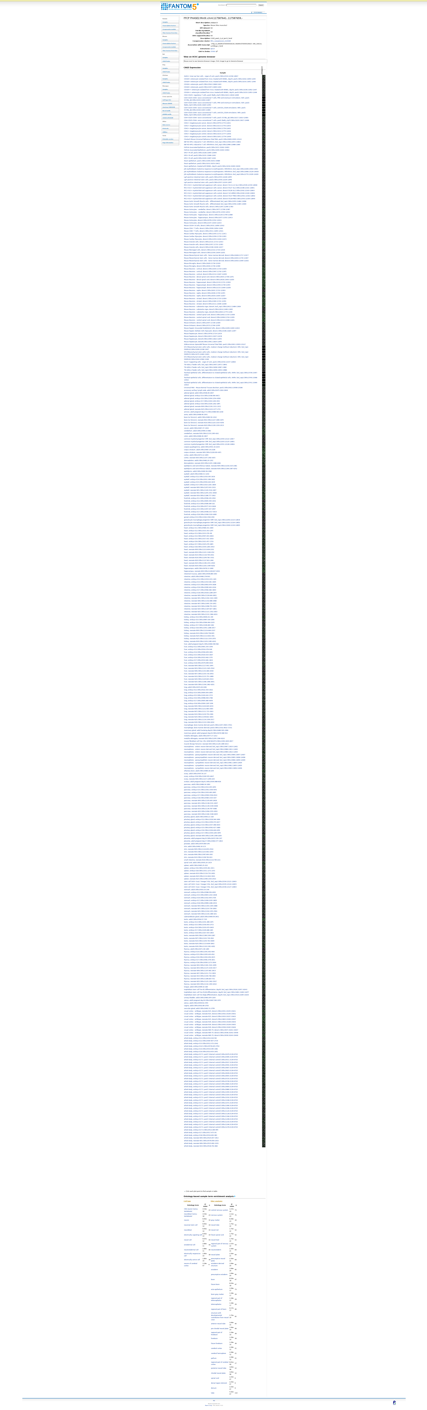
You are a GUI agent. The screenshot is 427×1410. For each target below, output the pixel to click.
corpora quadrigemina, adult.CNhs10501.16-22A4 (202, 447)
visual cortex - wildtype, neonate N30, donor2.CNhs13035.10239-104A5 (210, 1024)
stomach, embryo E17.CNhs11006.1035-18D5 (200, 900)
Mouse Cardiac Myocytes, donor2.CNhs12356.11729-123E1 (205, 236)
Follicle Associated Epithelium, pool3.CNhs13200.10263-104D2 (206, 150)
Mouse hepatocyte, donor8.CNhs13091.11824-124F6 (203, 341)
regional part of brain (218, 1309)
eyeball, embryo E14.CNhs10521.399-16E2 (199, 479)
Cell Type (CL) (167, 100)
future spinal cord (217, 1235)
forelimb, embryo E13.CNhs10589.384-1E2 (199, 503)
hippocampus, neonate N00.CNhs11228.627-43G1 (202, 571)
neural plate (215, 1254)
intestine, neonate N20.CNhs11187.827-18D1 (200, 609)
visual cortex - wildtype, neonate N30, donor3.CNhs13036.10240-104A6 (210, 1027)
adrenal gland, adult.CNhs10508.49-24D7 (199, 393)
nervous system (217, 1215)
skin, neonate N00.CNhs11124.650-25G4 (198, 849)
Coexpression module (169, 29)
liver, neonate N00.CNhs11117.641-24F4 (198, 665)
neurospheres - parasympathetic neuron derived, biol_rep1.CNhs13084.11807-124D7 (214, 755)
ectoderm (214, 1269)
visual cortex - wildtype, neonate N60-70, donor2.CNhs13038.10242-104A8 (211, 1032)
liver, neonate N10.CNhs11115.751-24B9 (198, 676)
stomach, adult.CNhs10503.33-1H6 (196, 889)
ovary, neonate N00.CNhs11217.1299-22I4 (199, 779)
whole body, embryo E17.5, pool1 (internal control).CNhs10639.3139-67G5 (211, 1073)
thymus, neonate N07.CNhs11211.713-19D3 (200, 973)
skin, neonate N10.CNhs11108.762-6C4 (198, 857)
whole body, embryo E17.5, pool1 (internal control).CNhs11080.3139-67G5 (211, 1105)
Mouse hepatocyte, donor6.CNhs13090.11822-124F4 (203, 339)
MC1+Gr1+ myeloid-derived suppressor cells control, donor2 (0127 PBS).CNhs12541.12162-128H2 (219, 196)
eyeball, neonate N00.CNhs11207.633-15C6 (200, 487)
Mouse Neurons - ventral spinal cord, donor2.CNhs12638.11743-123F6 (209, 317)
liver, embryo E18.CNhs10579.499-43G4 (198, 663)
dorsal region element (219, 1383)
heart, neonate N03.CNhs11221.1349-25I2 (199, 552)
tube (212, 1393)
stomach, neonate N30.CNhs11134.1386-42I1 (200, 914)
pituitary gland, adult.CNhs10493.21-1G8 (199, 817)
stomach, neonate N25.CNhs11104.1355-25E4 (200, 911)
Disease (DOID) (167, 103)
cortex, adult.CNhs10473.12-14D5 (196, 455)
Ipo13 (213, 48)
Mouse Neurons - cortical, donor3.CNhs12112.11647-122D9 (205, 274)
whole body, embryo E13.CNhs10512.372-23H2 (201, 1043)
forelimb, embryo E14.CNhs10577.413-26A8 (200, 506)
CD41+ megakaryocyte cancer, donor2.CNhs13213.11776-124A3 (207, 126)
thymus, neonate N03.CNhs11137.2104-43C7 (200, 968)
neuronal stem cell (190, 1225)
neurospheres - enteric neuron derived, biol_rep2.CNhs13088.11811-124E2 (211, 749)
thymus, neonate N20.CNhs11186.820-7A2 (199, 979)
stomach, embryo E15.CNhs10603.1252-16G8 (200, 895)
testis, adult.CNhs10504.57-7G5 (195, 919)
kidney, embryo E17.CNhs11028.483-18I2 (199, 625)
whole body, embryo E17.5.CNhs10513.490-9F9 (201, 1130)
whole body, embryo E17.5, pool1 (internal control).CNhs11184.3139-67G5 (211, 1116)
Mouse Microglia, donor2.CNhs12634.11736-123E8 (202, 266)
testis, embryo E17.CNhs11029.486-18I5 (198, 930)
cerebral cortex (216, 1348)
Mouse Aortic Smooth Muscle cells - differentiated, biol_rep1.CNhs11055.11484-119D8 (215, 201)
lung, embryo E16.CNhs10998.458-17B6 (198, 698)
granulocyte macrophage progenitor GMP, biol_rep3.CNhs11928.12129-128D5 (212, 525)
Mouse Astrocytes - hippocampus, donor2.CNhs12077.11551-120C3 (208, 217)
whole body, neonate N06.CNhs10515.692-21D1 (201, 1143)
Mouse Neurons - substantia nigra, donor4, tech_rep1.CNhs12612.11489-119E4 (212, 306)
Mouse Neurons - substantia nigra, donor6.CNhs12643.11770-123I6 (208, 312)
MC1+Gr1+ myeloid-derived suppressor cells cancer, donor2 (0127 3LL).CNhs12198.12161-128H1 (219, 188)
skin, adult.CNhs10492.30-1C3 (195, 846)
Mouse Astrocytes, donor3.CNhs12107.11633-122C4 (202, 223)
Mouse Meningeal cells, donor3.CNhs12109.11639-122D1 (204, 252)
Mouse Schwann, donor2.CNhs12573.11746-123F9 (202, 325)
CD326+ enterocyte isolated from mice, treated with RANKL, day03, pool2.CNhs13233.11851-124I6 (220, 81)
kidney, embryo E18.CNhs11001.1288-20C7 (199, 628)
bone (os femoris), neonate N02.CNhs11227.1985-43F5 (204, 420)
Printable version (168, 139)
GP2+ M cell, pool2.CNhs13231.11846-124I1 (200, 155)
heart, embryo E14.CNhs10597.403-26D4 (199, 536)
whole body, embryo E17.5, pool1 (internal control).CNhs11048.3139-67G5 (211, 1100)
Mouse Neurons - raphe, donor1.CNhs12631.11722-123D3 (204, 290)
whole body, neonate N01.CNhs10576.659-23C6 (201, 1140)
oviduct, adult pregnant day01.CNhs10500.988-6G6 (202, 781)
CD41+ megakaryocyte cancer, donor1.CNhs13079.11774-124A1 (207, 123)
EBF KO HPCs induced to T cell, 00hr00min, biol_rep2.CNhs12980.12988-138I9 (212, 144)
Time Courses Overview (170, 32)
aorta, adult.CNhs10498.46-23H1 (196, 414)
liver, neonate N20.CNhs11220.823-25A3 (198, 679)
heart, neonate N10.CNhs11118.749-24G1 (199, 555)
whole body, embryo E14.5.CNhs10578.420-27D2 (201, 1046)
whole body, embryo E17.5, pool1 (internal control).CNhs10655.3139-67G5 (211, 1076)
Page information (168, 142)
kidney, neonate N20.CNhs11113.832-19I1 (199, 636)
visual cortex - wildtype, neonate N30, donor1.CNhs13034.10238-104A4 (210, 1022)
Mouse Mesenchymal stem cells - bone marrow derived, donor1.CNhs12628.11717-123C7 (216, 255)
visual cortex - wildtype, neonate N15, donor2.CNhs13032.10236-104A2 (210, 1014)
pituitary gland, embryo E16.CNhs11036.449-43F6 (202, 830)
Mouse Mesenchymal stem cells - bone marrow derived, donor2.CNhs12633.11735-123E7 (216, 258)
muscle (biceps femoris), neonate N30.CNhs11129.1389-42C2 (206, 744)
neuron (186, 1220)
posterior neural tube (218, 1368)
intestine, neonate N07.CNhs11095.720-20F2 (200, 603)
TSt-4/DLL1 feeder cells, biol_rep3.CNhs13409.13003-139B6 (205, 370)
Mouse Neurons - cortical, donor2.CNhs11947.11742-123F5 (205, 271)
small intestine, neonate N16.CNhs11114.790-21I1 (202, 860)
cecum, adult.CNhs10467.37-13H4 (196, 428)
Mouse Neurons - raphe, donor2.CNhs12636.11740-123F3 (204, 293)
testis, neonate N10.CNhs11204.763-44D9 (199, 941)
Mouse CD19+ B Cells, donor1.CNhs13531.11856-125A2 (204, 225)
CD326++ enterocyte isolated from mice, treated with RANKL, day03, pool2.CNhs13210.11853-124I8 (220, 92)
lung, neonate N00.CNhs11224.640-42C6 (198, 706)
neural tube (215, 1225)
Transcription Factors (169, 25)
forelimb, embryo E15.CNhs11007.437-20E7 (200, 509)
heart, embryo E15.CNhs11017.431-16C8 (198, 538)
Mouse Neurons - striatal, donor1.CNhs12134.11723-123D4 (205, 298)
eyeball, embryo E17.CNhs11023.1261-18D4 (200, 485)
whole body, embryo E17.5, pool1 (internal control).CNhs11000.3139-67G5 (211, 1092)
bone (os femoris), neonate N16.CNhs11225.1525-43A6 (204, 422)
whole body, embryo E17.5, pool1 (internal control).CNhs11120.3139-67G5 (211, 1111)
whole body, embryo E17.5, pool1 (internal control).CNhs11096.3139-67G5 (211, 1108)
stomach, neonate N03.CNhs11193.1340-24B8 (200, 906)
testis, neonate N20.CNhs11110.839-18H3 (199, 943)
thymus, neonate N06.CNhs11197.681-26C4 (200, 970)
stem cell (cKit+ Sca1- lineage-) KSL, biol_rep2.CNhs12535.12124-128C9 (210, 884)
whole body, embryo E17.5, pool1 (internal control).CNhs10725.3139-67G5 (211, 1078)
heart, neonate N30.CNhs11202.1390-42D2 (199, 566)
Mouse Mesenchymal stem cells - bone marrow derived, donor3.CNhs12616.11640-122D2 (216, 261)
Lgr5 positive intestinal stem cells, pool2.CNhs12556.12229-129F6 (208, 180)
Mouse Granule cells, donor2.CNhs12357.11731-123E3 (203, 244)
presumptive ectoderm (219, 1274)
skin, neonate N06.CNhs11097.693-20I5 (198, 854)
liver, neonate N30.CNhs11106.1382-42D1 (199, 684)
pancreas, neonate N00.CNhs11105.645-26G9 (200, 800)
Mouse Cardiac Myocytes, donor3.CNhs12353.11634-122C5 (205, 239)
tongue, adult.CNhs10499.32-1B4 (196, 987)
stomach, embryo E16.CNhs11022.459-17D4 (200, 898)
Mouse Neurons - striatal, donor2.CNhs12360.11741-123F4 (205, 301)
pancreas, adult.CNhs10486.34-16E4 (197, 784)
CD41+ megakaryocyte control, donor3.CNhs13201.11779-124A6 (207, 136)
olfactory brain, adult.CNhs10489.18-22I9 (199, 771)
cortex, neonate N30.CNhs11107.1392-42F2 (199, 458)
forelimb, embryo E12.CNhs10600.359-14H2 (200, 501)
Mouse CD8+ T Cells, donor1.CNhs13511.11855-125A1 (203, 231)
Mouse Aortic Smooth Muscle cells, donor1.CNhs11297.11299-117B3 (208, 206)
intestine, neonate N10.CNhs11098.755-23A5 (200, 606)
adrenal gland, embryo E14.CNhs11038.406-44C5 (202, 395)
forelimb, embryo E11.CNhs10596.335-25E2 (200, 498)
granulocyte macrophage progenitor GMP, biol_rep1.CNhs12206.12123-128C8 (212, 520)
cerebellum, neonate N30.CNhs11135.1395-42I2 (201, 433)
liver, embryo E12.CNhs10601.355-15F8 (198, 646)
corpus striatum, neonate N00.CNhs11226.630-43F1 (202, 452)
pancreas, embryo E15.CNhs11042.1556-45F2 (200, 790)
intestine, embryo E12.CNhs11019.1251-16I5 (200, 579)
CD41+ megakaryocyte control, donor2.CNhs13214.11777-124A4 (207, 134)
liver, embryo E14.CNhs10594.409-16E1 (198, 652)
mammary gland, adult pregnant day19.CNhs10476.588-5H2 (206, 733)
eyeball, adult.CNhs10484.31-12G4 (196, 474)
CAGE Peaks (166, 61)
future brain (215, 1284)
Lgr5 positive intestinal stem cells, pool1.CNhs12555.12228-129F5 (208, 177)
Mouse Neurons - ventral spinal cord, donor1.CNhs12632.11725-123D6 (209, 314)
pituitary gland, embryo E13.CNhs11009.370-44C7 (202, 822)
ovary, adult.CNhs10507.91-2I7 (195, 773)
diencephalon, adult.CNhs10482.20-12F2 (198, 460)
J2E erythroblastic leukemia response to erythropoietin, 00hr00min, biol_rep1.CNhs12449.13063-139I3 (221, 169)
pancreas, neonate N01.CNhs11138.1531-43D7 (201, 803)
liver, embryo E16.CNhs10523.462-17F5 (198, 657)
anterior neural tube (218, 1323)
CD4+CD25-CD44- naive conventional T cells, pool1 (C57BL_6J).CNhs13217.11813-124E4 (216, 117)
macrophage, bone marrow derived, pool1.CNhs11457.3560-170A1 (208, 725)
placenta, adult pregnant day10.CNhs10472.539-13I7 (203, 838)
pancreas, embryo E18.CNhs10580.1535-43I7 (200, 798)
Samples (165, 22)
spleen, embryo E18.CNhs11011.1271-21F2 (199, 871)
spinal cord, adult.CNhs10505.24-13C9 (198, 862)
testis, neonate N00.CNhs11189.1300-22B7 (199, 935)
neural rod (214, 1230)
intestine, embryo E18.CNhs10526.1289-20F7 (200, 593)
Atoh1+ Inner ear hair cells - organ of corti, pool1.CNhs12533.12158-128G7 (211, 76)
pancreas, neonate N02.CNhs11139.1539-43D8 (201, 806)
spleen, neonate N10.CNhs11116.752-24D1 (199, 873)
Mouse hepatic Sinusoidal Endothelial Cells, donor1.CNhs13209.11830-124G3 (212, 328)
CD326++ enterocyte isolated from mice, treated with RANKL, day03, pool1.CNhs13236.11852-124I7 (220, 90)
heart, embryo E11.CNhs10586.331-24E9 (198, 528)
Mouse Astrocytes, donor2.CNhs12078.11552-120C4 (202, 220)
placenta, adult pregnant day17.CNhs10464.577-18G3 (203, 841)
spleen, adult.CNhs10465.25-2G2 (196, 865)
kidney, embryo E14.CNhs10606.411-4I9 (198, 617)
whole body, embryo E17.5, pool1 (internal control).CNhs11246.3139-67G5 (211, 1124)
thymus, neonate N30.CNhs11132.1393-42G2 (200, 984)
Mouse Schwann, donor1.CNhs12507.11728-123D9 (202, 323)
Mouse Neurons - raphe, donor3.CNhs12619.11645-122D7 (204, 296)
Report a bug (208, 1405)
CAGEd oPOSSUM (168, 117)
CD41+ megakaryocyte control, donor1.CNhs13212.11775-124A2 (207, 131)
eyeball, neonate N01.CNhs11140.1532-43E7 (200, 490)
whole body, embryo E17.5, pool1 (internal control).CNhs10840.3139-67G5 (211, 1084)
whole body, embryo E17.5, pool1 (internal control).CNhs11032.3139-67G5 (211, 1097)
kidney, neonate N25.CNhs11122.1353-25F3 (200, 638)
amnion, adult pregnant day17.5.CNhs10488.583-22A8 (203, 412)
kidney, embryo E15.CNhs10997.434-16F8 (199, 619)
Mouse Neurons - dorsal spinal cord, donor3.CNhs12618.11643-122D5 (209, 279)
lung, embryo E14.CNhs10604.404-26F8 (198, 692)
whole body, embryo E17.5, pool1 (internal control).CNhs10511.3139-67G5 (211, 1060)
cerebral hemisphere (218, 1353)
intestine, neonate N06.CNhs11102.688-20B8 (200, 601)
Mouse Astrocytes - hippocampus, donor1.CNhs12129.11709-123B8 (208, 215)
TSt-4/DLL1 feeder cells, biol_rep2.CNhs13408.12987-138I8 (205, 367)
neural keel (215, 1240)
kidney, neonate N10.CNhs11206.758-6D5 (199, 633)
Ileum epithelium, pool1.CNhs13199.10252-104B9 (202, 161)
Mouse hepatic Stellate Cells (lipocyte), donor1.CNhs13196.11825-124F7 (210, 331)
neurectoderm (216, 1250)
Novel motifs (166, 110)
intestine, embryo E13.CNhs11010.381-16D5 (200, 582)
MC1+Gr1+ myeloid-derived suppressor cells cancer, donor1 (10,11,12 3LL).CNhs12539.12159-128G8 (220, 185)
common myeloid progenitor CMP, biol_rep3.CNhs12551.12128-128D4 (209, 444)
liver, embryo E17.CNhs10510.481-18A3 (198, 660)
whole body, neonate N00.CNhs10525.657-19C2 (201, 1138)
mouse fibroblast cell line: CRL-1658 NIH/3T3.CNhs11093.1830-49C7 (208, 741)
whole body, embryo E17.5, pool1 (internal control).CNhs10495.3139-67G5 (211, 1057)
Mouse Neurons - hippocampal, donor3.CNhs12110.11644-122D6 (207, 287)
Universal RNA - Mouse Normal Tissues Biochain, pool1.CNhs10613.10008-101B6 (213, 387)
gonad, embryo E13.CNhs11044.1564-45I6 (199, 517)
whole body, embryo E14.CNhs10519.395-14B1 (201, 1049)
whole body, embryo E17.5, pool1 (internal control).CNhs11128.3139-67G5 (211, 1113)
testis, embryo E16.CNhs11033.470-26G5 (199, 927)
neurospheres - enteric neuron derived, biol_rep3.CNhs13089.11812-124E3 (211, 752)
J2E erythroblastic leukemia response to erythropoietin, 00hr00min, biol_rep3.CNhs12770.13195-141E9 (221, 174)
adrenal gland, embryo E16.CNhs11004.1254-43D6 (202, 398)
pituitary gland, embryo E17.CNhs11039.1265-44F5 (202, 833)
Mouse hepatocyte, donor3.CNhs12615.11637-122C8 (203, 336)
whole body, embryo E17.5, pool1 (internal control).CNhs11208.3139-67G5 (211, 1119)
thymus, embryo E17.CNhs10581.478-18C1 (199, 960)
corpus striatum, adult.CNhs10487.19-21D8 (199, 449)
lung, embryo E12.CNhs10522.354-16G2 (198, 690)
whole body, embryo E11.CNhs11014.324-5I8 (200, 1038)
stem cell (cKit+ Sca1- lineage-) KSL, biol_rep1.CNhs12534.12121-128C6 (210, 881)
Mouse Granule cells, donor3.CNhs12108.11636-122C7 (203, 247)
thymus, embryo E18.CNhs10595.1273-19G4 (200, 962)
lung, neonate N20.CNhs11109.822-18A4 (198, 717)
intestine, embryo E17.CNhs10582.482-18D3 (200, 590)
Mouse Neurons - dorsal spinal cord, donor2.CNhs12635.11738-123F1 (209, 277)
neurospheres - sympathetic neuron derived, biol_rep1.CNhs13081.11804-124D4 (213, 763)
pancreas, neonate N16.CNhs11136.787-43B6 (200, 808)
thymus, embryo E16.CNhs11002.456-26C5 (199, 957)
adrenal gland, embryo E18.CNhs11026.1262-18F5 (202, 404)
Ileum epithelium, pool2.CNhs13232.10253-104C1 (202, 163)
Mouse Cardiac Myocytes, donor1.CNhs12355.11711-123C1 (205, 233)
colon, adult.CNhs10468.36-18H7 (196, 436)
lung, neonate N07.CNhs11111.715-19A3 (198, 711)
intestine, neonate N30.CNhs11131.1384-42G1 (201, 614)
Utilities (165, 132)
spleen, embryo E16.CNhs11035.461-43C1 (199, 868)
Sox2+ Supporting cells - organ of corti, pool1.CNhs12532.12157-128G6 (210, 362)
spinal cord (215, 1378)
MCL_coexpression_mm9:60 (221, 41)
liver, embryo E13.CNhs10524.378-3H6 (198, 649)
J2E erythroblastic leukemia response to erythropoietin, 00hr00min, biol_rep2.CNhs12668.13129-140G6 (221, 171)
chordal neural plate (218, 1373)
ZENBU (213, 51)
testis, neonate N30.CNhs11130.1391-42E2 (199, 946)
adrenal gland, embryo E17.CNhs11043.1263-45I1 (202, 401)
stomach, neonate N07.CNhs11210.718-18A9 (200, 908)
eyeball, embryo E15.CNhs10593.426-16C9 (199, 482)
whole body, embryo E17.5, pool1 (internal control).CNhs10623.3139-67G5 (211, 1070)
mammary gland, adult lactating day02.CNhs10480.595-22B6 (206, 730)
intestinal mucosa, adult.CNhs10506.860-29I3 (200, 574)
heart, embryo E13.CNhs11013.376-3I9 (198, 533)
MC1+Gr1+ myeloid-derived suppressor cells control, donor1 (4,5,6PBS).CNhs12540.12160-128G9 (219, 193)
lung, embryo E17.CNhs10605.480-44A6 (198, 700)
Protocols (165, 128)
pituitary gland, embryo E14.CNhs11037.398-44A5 (202, 825)
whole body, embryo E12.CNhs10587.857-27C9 (201, 1041)
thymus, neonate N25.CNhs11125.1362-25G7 (200, 981)
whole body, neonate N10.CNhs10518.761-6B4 (201, 1146)
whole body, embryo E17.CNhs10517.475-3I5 (200, 1132)
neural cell (188, 1240)
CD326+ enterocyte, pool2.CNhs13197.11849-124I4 (202, 87)
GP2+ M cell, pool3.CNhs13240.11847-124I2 (200, 158)
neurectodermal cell (191, 1250)
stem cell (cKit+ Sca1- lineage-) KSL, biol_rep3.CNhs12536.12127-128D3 (210, 887)
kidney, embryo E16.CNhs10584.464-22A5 (199, 622)
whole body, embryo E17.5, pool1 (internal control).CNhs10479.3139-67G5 (211, 1054)
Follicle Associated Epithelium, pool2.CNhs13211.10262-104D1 (206, 147)
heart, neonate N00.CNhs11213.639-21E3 (199, 549)
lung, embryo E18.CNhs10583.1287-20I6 (198, 703)
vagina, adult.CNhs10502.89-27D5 (196, 1005)
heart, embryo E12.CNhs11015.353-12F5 (198, 530)
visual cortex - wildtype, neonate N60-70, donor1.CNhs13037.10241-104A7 (211, 1030)
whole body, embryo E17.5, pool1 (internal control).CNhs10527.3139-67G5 (211, 1062)
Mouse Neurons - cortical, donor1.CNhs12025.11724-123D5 (205, 269)
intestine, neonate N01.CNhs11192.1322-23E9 (200, 598)
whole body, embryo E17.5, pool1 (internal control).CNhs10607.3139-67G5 (211, 1068)
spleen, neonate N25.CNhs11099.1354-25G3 (200, 879)
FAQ (214, 1400)
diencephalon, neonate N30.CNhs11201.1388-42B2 (202, 463)
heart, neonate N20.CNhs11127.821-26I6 (198, 560)
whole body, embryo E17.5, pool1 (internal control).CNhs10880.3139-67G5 (211, 1089)
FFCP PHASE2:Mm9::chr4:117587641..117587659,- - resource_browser (178, 5)
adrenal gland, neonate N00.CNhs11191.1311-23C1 (202, 406)
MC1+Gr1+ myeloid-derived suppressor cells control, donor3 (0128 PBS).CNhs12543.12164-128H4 (219, 198)
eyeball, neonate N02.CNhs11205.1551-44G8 (200, 493)
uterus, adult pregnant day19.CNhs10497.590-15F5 (202, 1000)
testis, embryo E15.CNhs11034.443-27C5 (199, 924)
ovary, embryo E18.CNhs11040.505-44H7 (199, 776)
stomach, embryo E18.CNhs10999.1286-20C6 (200, 903)
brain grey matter (217, 1294)
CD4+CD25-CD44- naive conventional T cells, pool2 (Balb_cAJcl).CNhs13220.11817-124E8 (216, 120)
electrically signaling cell (193, 1235)
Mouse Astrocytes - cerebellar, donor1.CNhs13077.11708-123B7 (207, 209)
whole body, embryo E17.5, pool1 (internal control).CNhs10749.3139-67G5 (211, 1081)
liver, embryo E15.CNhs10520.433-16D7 (198, 655)
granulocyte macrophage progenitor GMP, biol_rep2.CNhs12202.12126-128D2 (212, 522)
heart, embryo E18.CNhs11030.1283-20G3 (199, 547)
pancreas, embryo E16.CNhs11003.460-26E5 (200, 792)
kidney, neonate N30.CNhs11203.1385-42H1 (200, 641)
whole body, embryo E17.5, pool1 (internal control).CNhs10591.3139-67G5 (211, 1065)
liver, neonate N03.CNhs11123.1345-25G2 (199, 668)
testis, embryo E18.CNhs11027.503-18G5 (199, 933)
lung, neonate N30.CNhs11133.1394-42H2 (199, 722)
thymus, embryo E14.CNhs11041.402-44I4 (199, 951)
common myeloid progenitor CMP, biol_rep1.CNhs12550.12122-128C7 (209, 439)
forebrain (214, 1338)
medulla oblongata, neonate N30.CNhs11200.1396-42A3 (204, 738)
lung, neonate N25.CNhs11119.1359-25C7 (199, 719)
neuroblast (188, 1230)
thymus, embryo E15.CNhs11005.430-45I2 (199, 954)
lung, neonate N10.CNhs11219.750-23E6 (198, 714)
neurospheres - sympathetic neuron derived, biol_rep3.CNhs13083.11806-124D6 (213, 768)
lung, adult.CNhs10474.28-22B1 (195, 687)
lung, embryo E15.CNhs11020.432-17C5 (198, 695)
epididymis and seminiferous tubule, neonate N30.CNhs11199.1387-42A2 (210, 468)
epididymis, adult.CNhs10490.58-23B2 (198, 471)
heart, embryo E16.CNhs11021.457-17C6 (198, 541)
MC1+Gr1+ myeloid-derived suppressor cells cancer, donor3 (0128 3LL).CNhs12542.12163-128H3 (219, 190)
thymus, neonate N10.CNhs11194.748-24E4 (200, 976)
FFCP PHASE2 (258, 12)
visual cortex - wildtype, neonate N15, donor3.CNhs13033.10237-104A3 (210, 1016)
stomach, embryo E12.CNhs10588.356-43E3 (200, 892)
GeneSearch (222, 5)
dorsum (214, 1388)
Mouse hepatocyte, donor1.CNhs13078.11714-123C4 (203, 333)
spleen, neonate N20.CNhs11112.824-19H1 (199, 876)
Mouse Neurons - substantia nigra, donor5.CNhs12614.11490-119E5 (208, 309)
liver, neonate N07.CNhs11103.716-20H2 (199, 674)
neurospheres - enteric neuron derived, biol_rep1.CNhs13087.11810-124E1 (211, 746)
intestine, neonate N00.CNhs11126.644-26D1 (200, 595)
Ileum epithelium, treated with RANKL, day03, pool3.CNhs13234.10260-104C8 (212, 166)
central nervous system (219, 1210)
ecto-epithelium (217, 1289)
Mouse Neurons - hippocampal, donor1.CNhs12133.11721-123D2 (207, 282)
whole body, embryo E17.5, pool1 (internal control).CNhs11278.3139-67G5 (211, 1127)
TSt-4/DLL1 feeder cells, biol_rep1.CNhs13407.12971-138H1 (205, 364)
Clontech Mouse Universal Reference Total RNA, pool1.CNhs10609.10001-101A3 (213, 139)
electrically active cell (192, 1260)
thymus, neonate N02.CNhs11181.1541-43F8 (200, 965)
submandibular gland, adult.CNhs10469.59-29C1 (201, 916)
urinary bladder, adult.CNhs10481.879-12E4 (200, 997)
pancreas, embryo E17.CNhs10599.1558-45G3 (200, 795)
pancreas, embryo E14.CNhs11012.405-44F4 (200, 787)
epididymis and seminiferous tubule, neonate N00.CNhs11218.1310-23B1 (210, 466)
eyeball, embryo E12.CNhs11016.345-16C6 (199, 476)
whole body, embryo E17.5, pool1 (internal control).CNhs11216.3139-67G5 (211, 1122)
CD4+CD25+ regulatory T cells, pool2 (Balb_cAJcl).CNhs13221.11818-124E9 (211, 95)
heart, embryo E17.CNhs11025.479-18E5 (198, 544)
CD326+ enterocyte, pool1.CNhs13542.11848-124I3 (202, 84)
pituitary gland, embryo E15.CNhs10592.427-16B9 (202, 827)
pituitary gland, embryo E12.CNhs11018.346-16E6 (202, 819)
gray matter (215, 1220)
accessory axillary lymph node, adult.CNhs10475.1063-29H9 (206, 390)
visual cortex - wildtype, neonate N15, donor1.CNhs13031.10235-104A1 (210, 1011)
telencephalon (216, 1304)
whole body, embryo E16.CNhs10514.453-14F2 (201, 1051)
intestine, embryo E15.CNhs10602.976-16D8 (200, 584)
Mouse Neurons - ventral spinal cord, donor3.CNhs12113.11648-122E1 (209, 320)
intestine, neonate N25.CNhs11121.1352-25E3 (200, 611)
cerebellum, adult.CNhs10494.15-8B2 (197, 431)
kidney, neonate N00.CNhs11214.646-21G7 (199, 630)
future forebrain (216, 1343)
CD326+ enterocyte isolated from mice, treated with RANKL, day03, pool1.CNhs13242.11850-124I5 (220, 79)
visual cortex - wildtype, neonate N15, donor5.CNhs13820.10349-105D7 (210, 1019)
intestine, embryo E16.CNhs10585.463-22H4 (200, 587)
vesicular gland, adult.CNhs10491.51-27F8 (199, 1008)
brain (213, 1279)
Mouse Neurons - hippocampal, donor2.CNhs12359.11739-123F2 (207, 285)
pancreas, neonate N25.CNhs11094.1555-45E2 (201, 811)
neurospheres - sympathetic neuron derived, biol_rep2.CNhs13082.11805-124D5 (213, 765)
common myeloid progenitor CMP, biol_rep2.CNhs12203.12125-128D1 (209, 441)
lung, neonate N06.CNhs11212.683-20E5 (198, 709)
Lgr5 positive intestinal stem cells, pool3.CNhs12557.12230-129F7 (208, 182)
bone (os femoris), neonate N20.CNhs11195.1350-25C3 (204, 425)
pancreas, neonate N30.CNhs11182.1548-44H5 (201, 814)
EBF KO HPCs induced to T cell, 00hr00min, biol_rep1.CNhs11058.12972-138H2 (212, 142)
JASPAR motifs (167, 114)
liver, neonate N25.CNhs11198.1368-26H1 (199, 682)
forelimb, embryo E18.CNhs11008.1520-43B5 (200, 514)
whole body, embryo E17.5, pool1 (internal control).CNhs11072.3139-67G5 (211, 1103)
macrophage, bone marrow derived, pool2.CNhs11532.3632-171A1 (208, 727)
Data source (166, 124)
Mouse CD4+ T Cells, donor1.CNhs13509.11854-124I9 (203, 228)
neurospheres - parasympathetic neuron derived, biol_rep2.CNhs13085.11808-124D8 (214, 757)
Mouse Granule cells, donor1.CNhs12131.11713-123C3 (203, 242)
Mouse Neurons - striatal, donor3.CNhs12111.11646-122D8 (205, 304)
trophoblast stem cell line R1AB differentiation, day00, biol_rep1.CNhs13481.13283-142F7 (216, 992)
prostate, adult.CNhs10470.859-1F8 (196, 843)
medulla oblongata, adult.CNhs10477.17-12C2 (200, 736)
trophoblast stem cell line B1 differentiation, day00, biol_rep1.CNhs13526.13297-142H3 (215, 989)
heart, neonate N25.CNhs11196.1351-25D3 (199, 563)
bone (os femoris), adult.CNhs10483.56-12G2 (200, 417)
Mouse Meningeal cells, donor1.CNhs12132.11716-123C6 (204, 250)
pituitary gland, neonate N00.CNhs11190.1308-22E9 (203, 835)
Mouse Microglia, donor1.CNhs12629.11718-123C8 (202, 263)
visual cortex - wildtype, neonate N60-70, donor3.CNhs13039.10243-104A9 (211, 1035)
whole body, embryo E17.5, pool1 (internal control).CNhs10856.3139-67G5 (211, 1086)
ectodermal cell (189, 1245)
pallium (214, 1358)
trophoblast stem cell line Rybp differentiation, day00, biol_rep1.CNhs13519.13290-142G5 (216, 995)
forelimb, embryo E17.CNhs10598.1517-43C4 (200, 512)
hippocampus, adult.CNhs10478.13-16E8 (198, 568)
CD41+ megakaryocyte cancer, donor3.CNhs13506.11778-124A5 (207, 128)
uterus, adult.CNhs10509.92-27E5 (196, 1003)
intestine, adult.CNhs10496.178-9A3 (197, 576)
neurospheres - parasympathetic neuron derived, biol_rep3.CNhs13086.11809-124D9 (214, 760)
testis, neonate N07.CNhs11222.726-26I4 (199, 938)
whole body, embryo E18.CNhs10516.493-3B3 (200, 1135)
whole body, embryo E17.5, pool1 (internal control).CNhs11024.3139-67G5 (211, 1095)
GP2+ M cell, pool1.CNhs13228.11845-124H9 (200, 153)
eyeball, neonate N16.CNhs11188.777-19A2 (200, 495)
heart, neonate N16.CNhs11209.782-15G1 (199, 557)
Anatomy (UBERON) (169, 107)
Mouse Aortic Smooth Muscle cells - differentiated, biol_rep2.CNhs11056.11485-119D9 (215, 204)
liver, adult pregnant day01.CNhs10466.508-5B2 (201, 644)
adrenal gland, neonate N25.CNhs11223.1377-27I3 (202, 409)
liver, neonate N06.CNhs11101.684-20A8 (198, 671)
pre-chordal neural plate (219, 1328)
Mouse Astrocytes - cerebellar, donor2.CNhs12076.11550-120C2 (207, 212)
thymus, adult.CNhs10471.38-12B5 (196, 949)
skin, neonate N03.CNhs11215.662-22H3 (198, 852)
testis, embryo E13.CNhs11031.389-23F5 (198, 922)
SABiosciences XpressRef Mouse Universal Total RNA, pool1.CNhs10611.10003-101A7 (215, 344)
